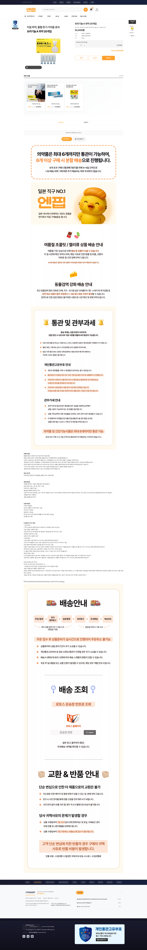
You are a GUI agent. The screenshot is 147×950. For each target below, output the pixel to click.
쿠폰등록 (68, 2)
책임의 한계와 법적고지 (63, 882)
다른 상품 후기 (80, 139)
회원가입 (61, 2)
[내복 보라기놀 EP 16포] (74, 92)
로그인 (55, 2)
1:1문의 (92, 2)
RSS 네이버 (109, 882)
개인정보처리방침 (37, 882)
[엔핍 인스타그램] (32, 936)
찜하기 (81, 58)
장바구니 (132, 35)
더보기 (120, 76)
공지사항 (85, 2)
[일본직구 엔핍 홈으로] (30, 9)
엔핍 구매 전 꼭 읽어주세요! (84, 906)
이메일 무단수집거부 (50, 882)
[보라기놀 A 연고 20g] (36, 92)
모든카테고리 (30, 16)
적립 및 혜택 (83, 16)
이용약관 (27, 882)
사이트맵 (83, 882)
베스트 (57, 16)
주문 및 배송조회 (77, 2)
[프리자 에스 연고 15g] (55, 92)
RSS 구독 (92, 882)
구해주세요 (74, 16)
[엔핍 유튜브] (23, 936)
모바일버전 (119, 882)
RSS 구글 (100, 882)
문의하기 (74, 882)
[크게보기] (48, 46)
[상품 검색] (86, 10)
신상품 (66, 16)
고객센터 (40, 16)
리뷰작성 (67, 139)
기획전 (49, 16)
